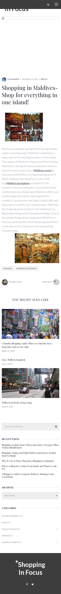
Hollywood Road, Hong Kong (17, 402)
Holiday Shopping (10, 516)
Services (5, 536)
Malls (44, 79)
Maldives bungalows (18, 183)
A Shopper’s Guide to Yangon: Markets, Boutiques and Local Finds (28, 475)
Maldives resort (42, 170)
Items (4, 522)
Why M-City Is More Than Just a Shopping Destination (28, 461)
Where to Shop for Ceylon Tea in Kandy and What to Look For (29, 467)
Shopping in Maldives (26, 268)
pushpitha (14, 79)
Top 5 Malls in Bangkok (13, 359)
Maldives (8, 268)
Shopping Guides (9, 542)
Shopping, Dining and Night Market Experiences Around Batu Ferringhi (29, 454)
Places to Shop (9, 529)
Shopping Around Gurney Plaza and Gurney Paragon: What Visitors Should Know (30, 446)
